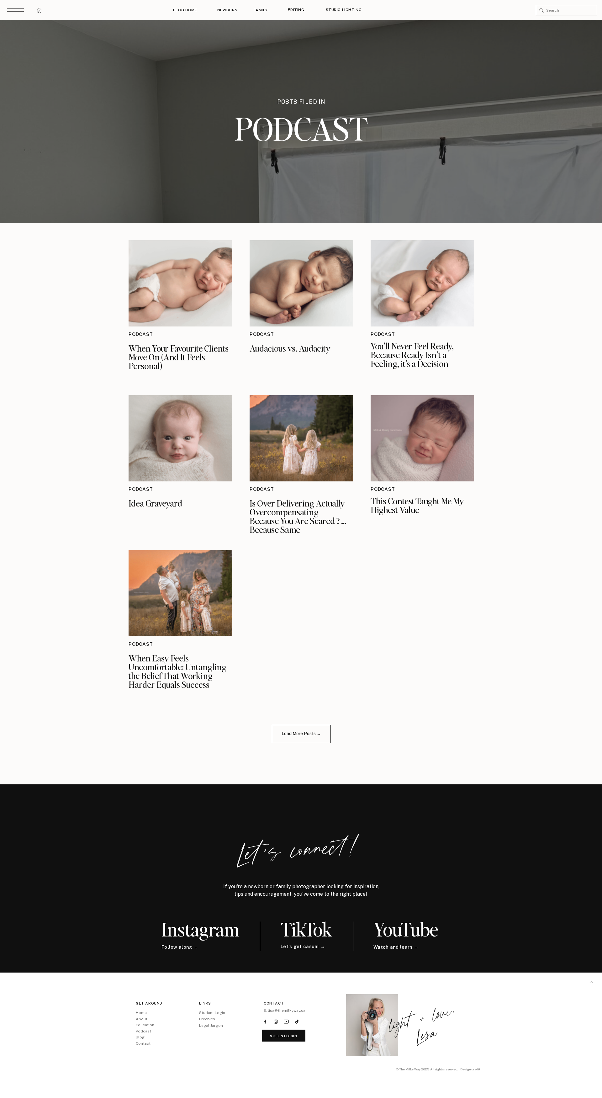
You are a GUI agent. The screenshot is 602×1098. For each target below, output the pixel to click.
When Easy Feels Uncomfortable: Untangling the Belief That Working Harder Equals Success (177, 671)
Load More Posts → (301, 733)
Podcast (141, 334)
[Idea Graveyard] (180, 438)
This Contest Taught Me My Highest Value (417, 505)
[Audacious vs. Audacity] (301, 283)
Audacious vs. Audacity (291, 348)
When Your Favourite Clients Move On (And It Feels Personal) (179, 356)
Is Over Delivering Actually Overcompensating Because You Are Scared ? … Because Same (298, 516)
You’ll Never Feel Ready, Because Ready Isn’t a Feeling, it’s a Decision (412, 354)
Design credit (470, 1069)
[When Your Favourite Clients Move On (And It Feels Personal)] (180, 283)
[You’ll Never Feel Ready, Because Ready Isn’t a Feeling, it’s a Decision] (422, 283)
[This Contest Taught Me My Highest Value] (422, 438)
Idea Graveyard (155, 503)
